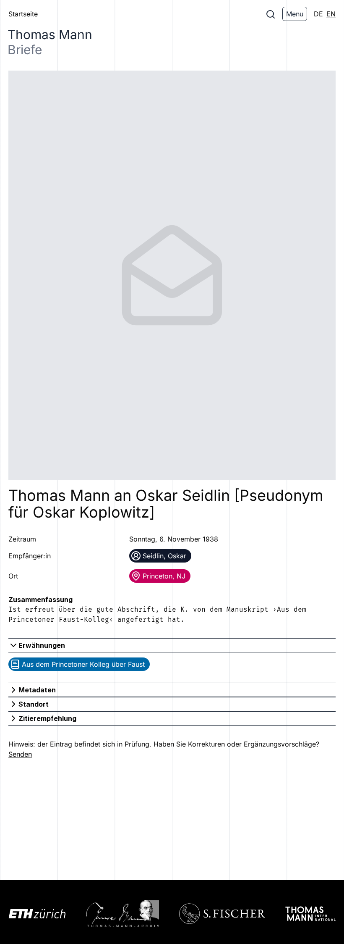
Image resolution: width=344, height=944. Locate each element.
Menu (294, 14)
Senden (20, 754)
